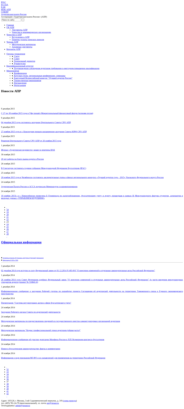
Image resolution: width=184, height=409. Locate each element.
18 (7, 210)
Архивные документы (22, 47)
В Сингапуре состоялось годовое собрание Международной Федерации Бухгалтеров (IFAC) (43, 168)
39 (7, 386)
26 (7, 229)
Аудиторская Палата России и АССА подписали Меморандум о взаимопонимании (39, 186)
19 (7, 212)
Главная (10, 25)
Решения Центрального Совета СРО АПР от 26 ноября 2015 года (31, 141)
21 (7, 217)
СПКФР (4, 12)
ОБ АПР (10, 27)
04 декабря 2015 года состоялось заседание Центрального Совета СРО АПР (36, 122)
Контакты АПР (13, 49)
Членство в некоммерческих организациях (31, 32)
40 (7, 389)
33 (7, 372)
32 (7, 369)
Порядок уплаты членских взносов (28, 39)
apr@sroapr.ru (53, 403)
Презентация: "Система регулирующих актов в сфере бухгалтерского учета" (36, 303)
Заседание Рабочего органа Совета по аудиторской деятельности (30, 312)
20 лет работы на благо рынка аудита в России (22, 159)
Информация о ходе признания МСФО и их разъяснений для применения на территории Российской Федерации (53, 358)
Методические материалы (24, 44)
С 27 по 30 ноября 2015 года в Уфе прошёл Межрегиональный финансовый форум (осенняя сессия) (47, 113)
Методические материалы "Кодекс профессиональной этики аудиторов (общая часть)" (41, 330)
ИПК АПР (6, 9)
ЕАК (3, 7)
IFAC (3, 2)
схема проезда (69, 401)
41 (7, 391)
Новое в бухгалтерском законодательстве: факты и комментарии (30, 349)
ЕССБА (4, 5)
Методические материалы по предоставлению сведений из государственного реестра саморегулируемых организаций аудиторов (60, 321)
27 (7, 231)
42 (7, 394)
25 (7, 227)
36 (7, 379)
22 (7, 219)
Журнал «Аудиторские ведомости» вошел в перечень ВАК (28, 150)
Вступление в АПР (20, 37)
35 (7, 377)
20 (7, 214)
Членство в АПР (14, 35)
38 (7, 384)
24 (7, 224)
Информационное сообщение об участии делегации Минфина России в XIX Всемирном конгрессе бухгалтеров (52, 339)
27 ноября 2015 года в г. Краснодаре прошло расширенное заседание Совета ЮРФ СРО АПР (44, 131)
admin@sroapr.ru (22, 405)
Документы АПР (19, 30)
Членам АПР (12, 42)
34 (7, 374)
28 (7, 234)
